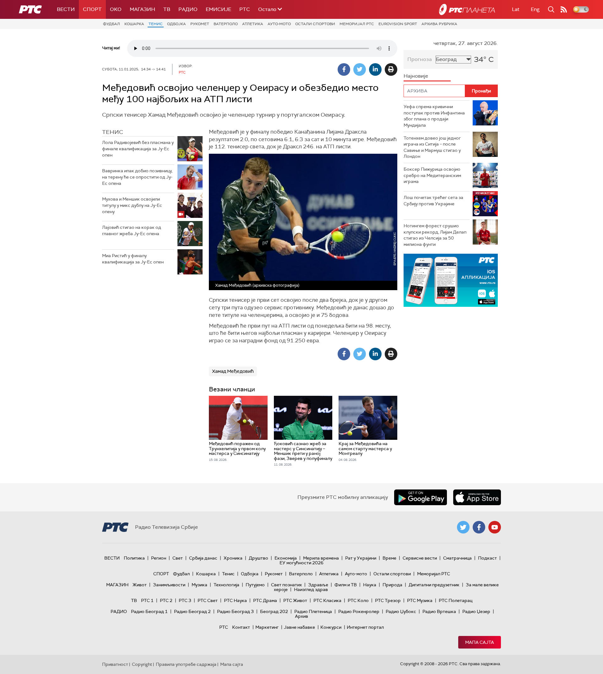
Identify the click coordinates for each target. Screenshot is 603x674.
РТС (244, 9)
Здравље (318, 585)
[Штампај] (391, 69)
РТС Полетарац (455, 600)
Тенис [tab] (112, 132)
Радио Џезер (476, 611)
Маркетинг (267, 627)
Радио (188, 9)
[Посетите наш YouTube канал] (494, 527)
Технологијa (226, 585)
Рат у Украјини (360, 558)
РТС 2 (166, 600)
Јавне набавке (299, 627)
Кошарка (134, 23)
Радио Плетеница (313, 611)
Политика (134, 558)
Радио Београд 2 (192, 611)
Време (389, 558)
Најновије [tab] (416, 76)
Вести (66, 9)
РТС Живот (295, 600)
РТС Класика (327, 600)
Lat (515, 9)
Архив (301, 616)
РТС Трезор (388, 600)
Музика (199, 585)
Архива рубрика (439, 23)
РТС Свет (208, 600)
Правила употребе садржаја (186, 664)
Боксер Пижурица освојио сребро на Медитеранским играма (432, 175)
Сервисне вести (420, 558)
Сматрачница (457, 558)
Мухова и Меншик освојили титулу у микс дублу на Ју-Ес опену (132, 205)
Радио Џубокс (401, 611)
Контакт (241, 627)
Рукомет (199, 23)
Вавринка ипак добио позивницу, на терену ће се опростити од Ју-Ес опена (137, 177)
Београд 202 (274, 611)
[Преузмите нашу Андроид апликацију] (420, 497)
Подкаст (487, 558)
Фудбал (111, 23)
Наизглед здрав (311, 589)
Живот (140, 585)
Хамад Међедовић (233, 371)
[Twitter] (359, 69)
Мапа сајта (479, 642)
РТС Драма (265, 600)
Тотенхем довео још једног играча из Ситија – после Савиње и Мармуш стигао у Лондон (432, 147)
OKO (116, 9)
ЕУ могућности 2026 (301, 563)
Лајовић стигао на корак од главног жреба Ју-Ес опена (131, 230)
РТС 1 (147, 600)
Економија (285, 558)
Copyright (142, 664)
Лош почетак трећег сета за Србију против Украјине (433, 201)
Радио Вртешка (439, 611)
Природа (392, 585)
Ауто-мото (279, 23)
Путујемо (255, 585)
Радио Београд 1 (149, 611)
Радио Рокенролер (358, 611)
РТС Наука (235, 600)
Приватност (115, 664)
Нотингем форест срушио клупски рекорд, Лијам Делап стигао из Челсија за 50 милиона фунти (435, 235)
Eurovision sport (397, 23)
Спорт (92, 9)
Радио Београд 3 (235, 611)
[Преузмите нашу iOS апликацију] (477, 497)
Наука (369, 585)
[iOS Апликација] (451, 280)
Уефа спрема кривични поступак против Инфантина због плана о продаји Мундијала (434, 116)
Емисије (218, 9)
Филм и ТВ (345, 585)
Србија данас (203, 558)
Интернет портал (365, 627)
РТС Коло (358, 600)
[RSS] (563, 9)
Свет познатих (286, 585)
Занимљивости (169, 585)
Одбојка (176, 23)
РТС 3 (185, 600)
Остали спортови (315, 23)
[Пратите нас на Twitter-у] (463, 527)
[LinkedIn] (375, 69)
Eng (535, 9)
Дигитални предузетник (434, 585)
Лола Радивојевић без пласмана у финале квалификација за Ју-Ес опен (138, 148)
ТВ (166, 9)
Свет (177, 558)
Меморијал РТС (357, 23)
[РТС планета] (467, 9)
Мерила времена (321, 558)
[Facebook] (344, 69)
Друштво (258, 558)
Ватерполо (226, 23)
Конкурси (330, 627)
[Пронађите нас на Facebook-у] (479, 527)
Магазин (142, 9)
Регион (158, 558)
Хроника (233, 558)
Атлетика (252, 23)
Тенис (156, 23)
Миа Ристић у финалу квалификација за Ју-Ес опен (133, 259)
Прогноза (419, 59)
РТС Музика (419, 600)
